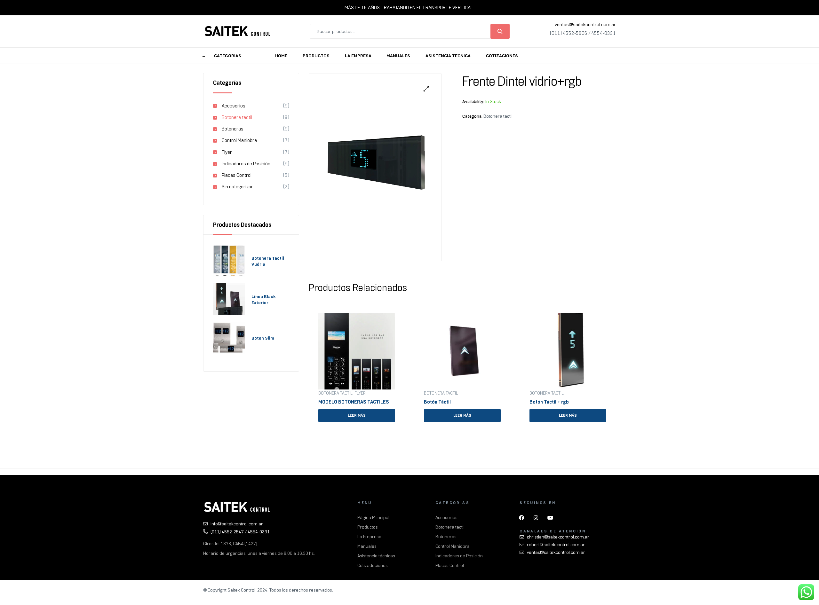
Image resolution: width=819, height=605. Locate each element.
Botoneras (232, 129)
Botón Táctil (437, 402)
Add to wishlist (392, 315)
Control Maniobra (239, 140)
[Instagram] (536, 518)
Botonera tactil (498, 116)
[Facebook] (521, 518)
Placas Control (236, 175)
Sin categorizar (237, 187)
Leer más (357, 415)
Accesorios (233, 106)
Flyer (360, 393)
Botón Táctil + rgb (549, 402)
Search (500, 31)
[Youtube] (550, 518)
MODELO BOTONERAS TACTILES (353, 402)
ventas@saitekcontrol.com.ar (585, 25)
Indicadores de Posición (246, 164)
